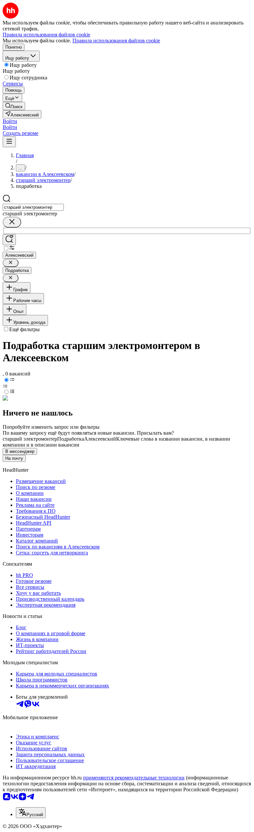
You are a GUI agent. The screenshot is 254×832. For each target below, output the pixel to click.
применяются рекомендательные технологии (134, 777)
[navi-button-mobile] (9, 141)
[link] (14, 106)
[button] (10, 121)
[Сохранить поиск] (9, 239)
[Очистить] (12, 222)
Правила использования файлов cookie (116, 40)
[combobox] (33, 207)
